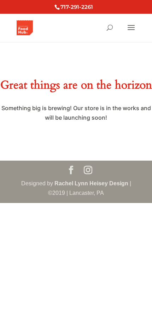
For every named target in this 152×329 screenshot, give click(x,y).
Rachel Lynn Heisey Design (91, 183)
